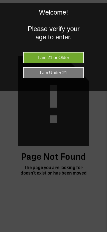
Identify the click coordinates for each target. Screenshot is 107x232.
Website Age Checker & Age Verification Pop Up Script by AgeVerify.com (100, 230)
